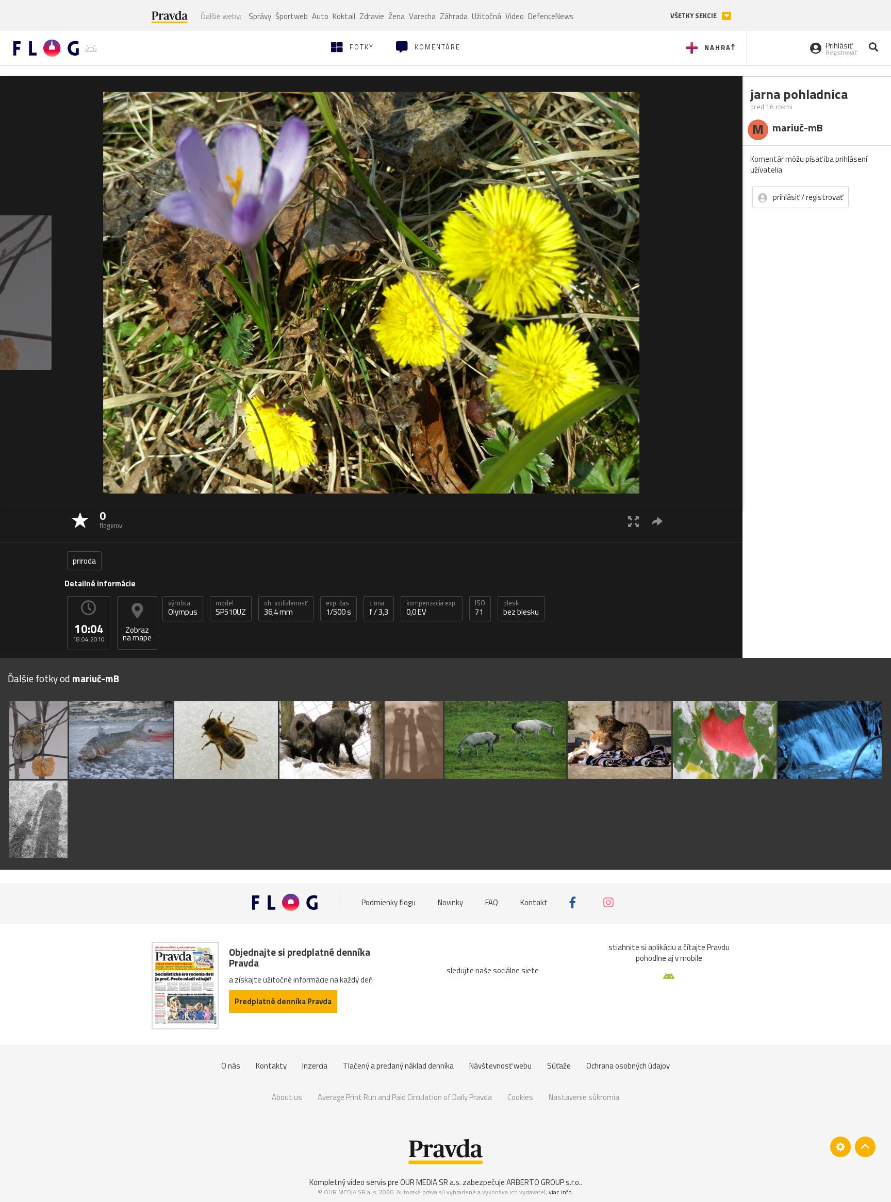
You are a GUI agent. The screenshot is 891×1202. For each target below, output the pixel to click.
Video (514, 16)
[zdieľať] (657, 521)
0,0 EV (431, 608)
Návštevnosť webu (500, 1065)
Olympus (182, 608)
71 (480, 608)
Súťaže (559, 1065)
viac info (560, 1192)
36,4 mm (286, 608)
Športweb (291, 16)
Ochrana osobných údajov (628, 1065)
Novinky (450, 902)
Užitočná (486, 16)
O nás (230, 1065)
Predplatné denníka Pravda (283, 1001)
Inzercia (314, 1065)
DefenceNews (551, 16)
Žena (396, 16)
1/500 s (338, 608)
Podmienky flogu (388, 902)
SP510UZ (231, 608)
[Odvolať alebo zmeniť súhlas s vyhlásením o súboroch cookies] (840, 1147)
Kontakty (271, 1065)
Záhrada (454, 16)
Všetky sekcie (694, 16)
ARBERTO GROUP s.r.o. (543, 1182)
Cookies (520, 1097)
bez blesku (521, 608)
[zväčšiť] (633, 521)
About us (287, 1097)
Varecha (422, 16)
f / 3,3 (378, 608)
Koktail (344, 16)
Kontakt (534, 902)
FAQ (491, 902)
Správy (260, 16)
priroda (84, 561)
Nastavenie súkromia (584, 1097)
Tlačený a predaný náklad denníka (398, 1065)
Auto (320, 16)
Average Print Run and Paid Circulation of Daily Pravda (405, 1097)
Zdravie (371, 16)
